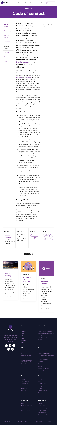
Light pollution (24, 386)
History (40, 386)
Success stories (6, 36)
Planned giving (42, 410)
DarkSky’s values (22, 62)
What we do (20, 2)
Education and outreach (44, 337)
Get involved (28, 2)
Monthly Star (24, 388)
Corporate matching (43, 415)
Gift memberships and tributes (46, 408)
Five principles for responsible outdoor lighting (46, 356)
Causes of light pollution (44, 353)
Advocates (23, 329)
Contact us (7, 53)
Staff (22, 336)
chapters (19, 77)
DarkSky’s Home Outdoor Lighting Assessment (27, 361)
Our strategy (8, 31)
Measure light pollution (27, 364)
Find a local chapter (26, 355)
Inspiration (23, 390)
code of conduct (35, 238)
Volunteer (23, 353)
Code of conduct (6, 47)
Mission (40, 379)
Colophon (20, 421)
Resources (41, 348)
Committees (24, 340)
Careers (6, 57)
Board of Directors (44, 283)
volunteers (28, 77)
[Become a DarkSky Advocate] (28, 266)
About (6, 270)
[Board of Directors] (46, 268)
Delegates (23, 331)
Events (40, 339)
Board (22, 338)
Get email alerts (25, 351)
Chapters (23, 333)
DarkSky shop (41, 405)
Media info (23, 395)
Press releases (24, 393)
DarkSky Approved (25, 379)
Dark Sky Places (25, 381)
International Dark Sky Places (45, 329)
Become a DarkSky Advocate (27, 279)
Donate (40, 403)
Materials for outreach (43, 368)
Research (40, 361)
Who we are (12, 2)
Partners (23, 342)
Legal (5, 61)
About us (33, 234)
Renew (22, 403)
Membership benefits (26, 405)
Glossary (40, 366)
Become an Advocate (26, 358)
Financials (7, 42)
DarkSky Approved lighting (45, 331)
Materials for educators (44, 371)
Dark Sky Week (24, 383)
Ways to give (42, 400)
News (22, 376)
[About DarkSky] (10, 264)
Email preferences (25, 410)
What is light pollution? (44, 351)
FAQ (39, 364)
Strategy (40, 381)
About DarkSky (28, 8)
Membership (24, 400)
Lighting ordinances (43, 359)
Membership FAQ (25, 408)
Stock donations (42, 412)
